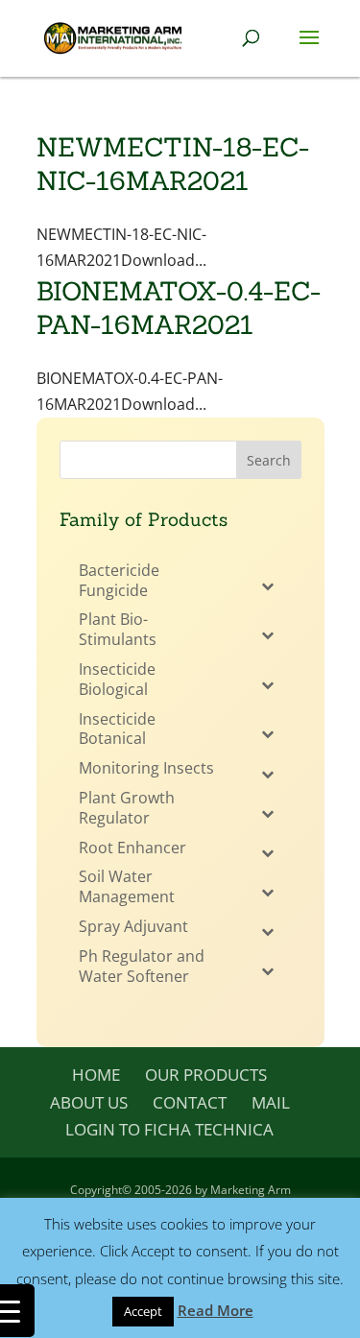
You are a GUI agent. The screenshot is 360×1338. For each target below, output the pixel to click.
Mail (271, 1102)
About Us (89, 1102)
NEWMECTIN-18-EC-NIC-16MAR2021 (172, 164)
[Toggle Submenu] (267, 585)
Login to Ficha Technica (169, 1129)
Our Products (206, 1074)
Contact (190, 1102)
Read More (215, 1310)
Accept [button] (143, 1311)
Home (96, 1074)
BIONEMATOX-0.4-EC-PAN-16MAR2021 (178, 308)
